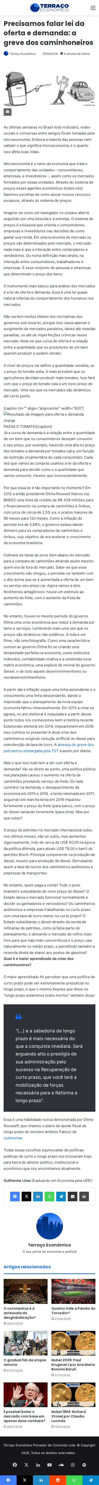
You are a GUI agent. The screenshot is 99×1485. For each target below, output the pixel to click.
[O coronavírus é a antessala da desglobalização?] (26, 1291)
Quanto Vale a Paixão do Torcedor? (73, 1310)
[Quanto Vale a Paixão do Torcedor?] (73, 1291)
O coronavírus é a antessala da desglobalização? (20, 1313)
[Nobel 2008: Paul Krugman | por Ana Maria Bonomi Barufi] (73, 1343)
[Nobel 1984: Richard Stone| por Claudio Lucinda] (73, 1394)
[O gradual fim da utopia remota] (26, 1343)
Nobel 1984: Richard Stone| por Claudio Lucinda (68, 1416)
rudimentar (13, 1138)
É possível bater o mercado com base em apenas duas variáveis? (25, 1416)
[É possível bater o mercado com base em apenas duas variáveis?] (26, 1394)
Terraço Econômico (23, 53)
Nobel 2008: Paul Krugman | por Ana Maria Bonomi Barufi (73, 1365)
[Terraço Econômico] (49, 7)
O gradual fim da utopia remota (25, 1362)
